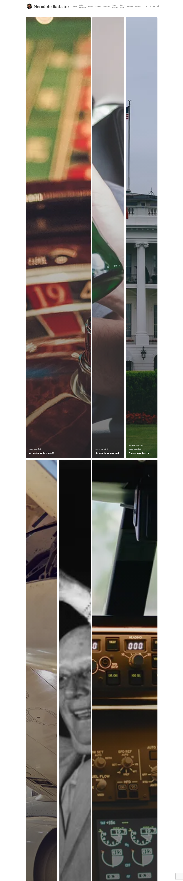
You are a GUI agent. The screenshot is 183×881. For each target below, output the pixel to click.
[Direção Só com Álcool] (108, 237)
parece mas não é (35, 449)
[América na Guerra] (141, 237)
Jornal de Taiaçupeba (136, 445)
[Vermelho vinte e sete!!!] (58, 237)
